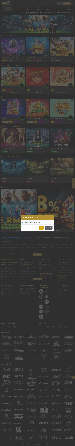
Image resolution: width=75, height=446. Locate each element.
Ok (41, 228)
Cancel (48, 228)
